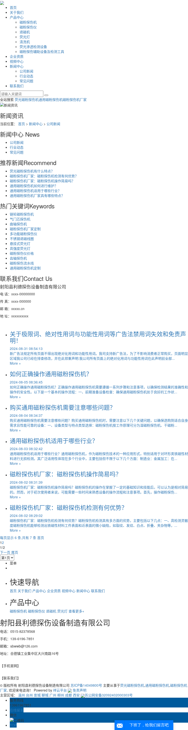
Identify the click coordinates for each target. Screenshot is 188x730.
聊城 (45, 695)
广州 (52, 695)
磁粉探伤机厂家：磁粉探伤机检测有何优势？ (44, 175)
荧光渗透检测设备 (33, 46)
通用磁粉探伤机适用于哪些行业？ (35, 190)
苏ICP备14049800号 (86, 685)
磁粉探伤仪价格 (22, 253)
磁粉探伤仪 (28, 26)
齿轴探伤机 (18, 258)
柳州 (60, 695)
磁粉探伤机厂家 (75, 99)
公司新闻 (26, 71)
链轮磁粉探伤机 (22, 214)
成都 (68, 695)
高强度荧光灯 (20, 248)
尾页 (14, 552)
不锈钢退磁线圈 (22, 238)
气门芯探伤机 (20, 218)
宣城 (37, 695)
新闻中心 (17, 66)
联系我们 (17, 85)
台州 (29, 695)
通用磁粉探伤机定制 (25, 267)
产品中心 (17, 17)
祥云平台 (60, 690)
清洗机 (25, 41)
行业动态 (26, 75)
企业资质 (17, 56)
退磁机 (25, 31)
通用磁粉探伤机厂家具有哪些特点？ (37, 195)
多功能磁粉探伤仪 (23, 233)
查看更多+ (76, 611)
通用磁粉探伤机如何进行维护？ (34, 185)
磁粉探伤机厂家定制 (25, 228)
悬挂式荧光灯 (20, 243)
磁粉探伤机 (28, 22)
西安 (76, 695)
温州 (21, 695)
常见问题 (26, 80)
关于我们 (17, 12)
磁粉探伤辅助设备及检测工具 (42, 51)
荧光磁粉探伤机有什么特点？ (32, 170)
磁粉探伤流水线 (22, 263)
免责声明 (79, 690)
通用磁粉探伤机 (51, 99)
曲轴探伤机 (18, 223)
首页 (13, 7)
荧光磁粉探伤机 (27, 99)
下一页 (5, 552)
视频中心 (17, 61)
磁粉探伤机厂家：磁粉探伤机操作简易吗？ (42, 180)
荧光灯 (25, 36)
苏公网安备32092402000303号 (109, 695)
